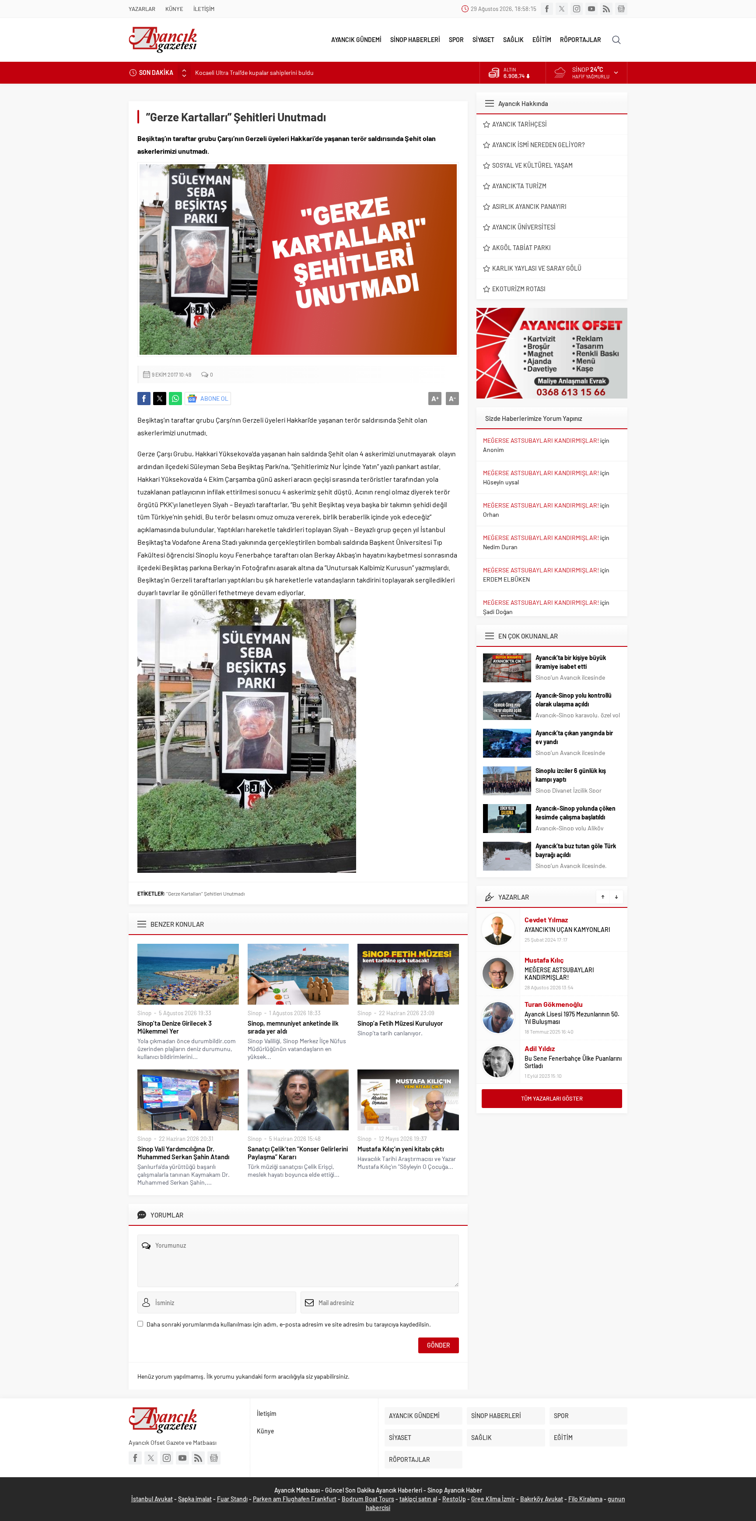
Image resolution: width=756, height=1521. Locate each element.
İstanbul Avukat (152, 1499)
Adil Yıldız (540, 1048)
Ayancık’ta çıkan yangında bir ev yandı (574, 737)
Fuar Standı (232, 1499)
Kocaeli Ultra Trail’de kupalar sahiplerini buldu (254, 72)
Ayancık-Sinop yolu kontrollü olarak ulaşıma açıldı (574, 700)
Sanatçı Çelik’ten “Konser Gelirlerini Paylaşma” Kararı (298, 1153)
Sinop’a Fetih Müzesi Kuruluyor (400, 1023)
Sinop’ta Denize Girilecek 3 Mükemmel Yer (174, 1027)
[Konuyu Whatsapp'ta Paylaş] (175, 398)
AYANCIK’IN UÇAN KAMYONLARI (567, 929)
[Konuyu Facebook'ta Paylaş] (143, 398)
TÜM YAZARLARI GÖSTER (552, 1098)
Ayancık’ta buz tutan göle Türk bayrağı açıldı (576, 850)
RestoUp (454, 1499)
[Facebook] (547, 9)
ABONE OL (214, 398)
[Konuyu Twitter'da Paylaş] (159, 398)
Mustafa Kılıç (544, 960)
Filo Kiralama (585, 1499)
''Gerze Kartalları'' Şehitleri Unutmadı (205, 893)
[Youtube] (591, 9)
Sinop (144, 1012)
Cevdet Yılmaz (546, 919)
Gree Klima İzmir (493, 1499)
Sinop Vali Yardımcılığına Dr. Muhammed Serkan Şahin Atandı (183, 1153)
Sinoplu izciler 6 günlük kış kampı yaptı (571, 775)
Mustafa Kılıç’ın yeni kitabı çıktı (400, 1149)
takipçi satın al (418, 1499)
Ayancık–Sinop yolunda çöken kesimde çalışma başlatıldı (576, 813)
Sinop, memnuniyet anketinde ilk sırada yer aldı (293, 1027)
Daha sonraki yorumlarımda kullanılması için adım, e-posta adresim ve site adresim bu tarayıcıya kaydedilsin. (289, 1324)
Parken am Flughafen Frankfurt (294, 1499)
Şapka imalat (195, 1499)
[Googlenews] (621, 9)
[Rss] (606, 9)
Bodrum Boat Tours (368, 1499)
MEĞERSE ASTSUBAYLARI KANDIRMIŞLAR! (541, 440)
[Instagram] (576, 9)
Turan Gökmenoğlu (554, 1004)
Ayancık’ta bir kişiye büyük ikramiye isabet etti (571, 662)
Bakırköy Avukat (541, 1499)
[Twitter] (562, 9)
